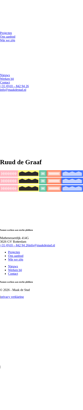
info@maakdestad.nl (13, 89)
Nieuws (13, 266)
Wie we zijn (15, 259)
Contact (13, 273)
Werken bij (15, 270)
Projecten (14, 252)
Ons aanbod (15, 256)
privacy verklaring (12, 296)
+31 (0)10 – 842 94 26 (14, 86)
